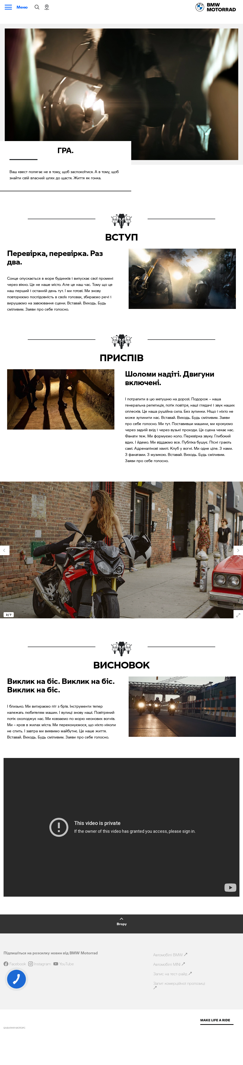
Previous (4, 550)
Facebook (17, 963)
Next (238, 550)
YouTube (66, 963)
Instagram (42, 963)
